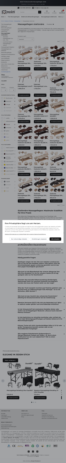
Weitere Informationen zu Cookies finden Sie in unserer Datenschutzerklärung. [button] (25, 234)
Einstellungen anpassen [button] (39, 239)
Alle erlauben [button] (55, 239)
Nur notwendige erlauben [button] (19, 239)
